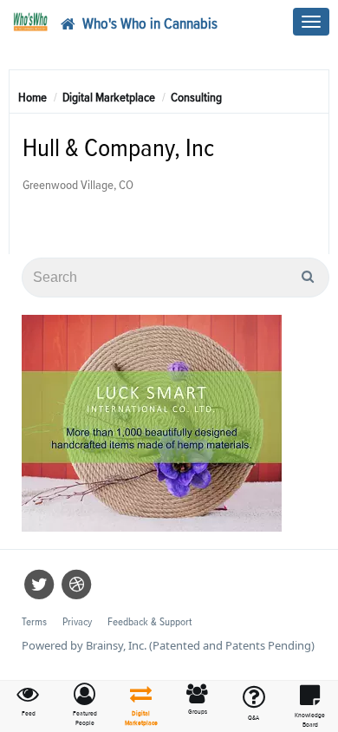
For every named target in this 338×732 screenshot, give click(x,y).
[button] (84, 705)
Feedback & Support (149, 622)
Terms (34, 622)
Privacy (77, 622)
